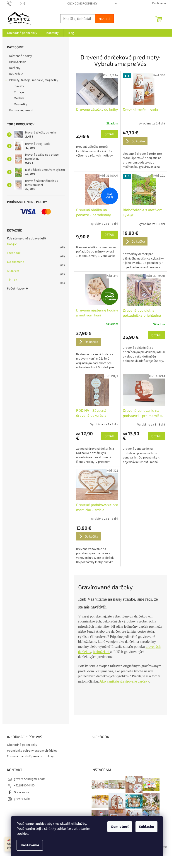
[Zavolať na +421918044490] (13, 3)
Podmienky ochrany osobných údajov (32, 750)
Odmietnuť (119, 826)
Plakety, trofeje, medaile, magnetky (33, 80)
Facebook (14, 253)
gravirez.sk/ (22, 799)
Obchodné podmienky (82, 4)
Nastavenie (29, 845)
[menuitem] (22, 33)
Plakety (19, 86)
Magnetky (20, 104)
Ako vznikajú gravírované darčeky (124, 681)
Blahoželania (17, 62)
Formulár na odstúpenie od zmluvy (30, 756)
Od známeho (15, 262)
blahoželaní (101, 652)
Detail (109, 134)
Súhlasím (146, 826)
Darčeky (14, 68)
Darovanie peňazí (21, 110)
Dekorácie (16, 74)
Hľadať (104, 19)
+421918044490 (24, 785)
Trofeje (19, 92)
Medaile (19, 98)
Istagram (13, 271)
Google (12, 244)
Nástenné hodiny (20, 56)
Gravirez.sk (21, 792)
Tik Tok (12, 280)
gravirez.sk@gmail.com (30, 779)
